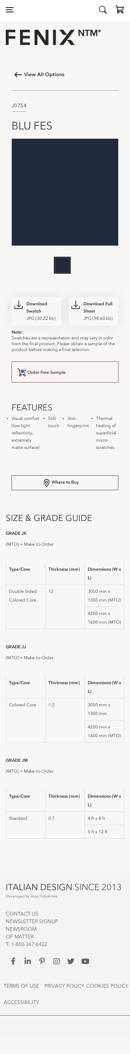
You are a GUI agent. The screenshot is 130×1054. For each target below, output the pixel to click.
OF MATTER (20, 936)
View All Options (44, 74)
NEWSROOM (21, 929)
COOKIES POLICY (107, 986)
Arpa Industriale (44, 896)
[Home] (65, 37)
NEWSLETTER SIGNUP (32, 921)
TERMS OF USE (21, 986)
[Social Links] (13, 961)
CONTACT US (22, 914)
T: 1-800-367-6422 (26, 944)
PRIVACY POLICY (64, 986)
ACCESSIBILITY (21, 1002)
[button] (120, 11)
